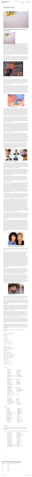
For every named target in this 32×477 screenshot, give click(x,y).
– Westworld (7, 347)
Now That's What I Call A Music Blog (11, 462)
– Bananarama (8, 357)
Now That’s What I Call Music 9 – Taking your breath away (15, 30)
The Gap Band (6, 352)
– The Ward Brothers (9, 355)
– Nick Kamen (8, 354)
